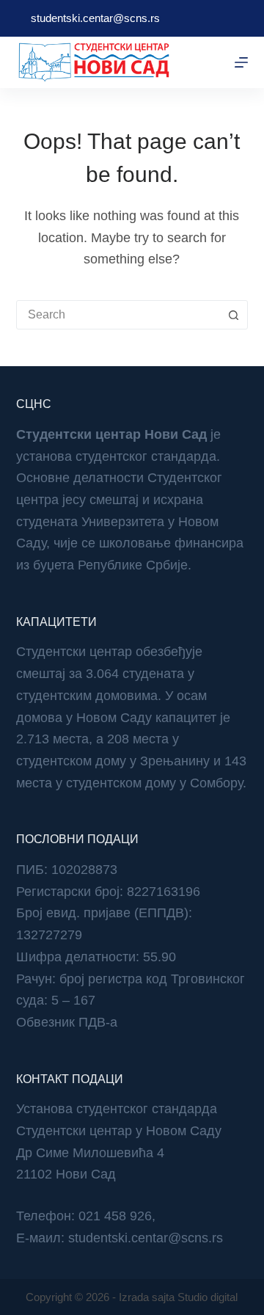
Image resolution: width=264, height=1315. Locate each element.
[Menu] (241, 62)
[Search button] (233, 315)
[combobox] (118, 314)
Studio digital (207, 1297)
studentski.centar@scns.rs (95, 18)
